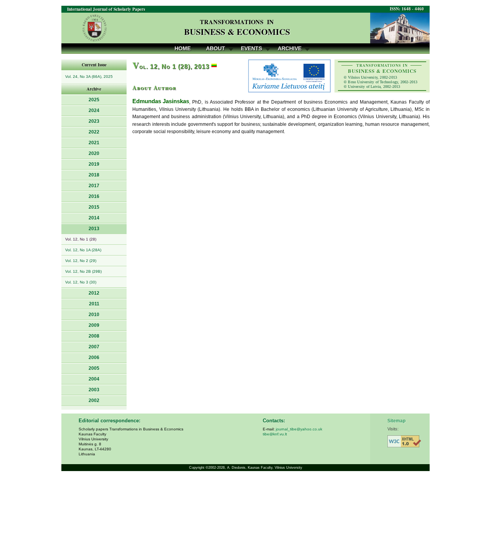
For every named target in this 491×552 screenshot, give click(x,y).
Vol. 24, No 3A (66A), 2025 (89, 76)
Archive (290, 48)
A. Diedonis (236, 468)
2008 (94, 336)
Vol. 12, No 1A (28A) (83, 250)
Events (251, 48)
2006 (94, 357)
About (215, 48)
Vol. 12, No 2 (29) (80, 261)
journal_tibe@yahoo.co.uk (299, 429)
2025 (94, 99)
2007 (94, 346)
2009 (94, 325)
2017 (94, 185)
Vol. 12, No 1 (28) (80, 239)
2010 (94, 314)
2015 (94, 207)
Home (183, 48)
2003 (94, 389)
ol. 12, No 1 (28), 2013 (170, 66)
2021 (94, 142)
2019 (94, 164)
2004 (94, 379)
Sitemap (396, 420)
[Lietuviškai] (214, 66)
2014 (94, 218)
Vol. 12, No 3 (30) (80, 282)
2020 (94, 153)
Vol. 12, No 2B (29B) (83, 271)
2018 (94, 175)
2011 (94, 303)
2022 (94, 132)
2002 (94, 400)
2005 (94, 368)
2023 (94, 121)
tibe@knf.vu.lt (275, 434)
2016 (94, 196)
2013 (94, 228)
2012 (94, 293)
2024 (94, 110)
